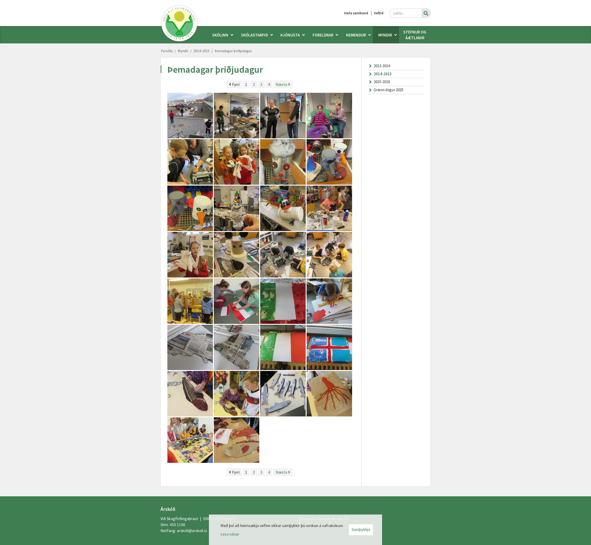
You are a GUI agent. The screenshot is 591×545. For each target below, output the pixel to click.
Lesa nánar (229, 534)
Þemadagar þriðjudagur (233, 50)
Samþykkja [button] (361, 529)
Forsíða (167, 50)
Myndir (183, 50)
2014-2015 (201, 50)
